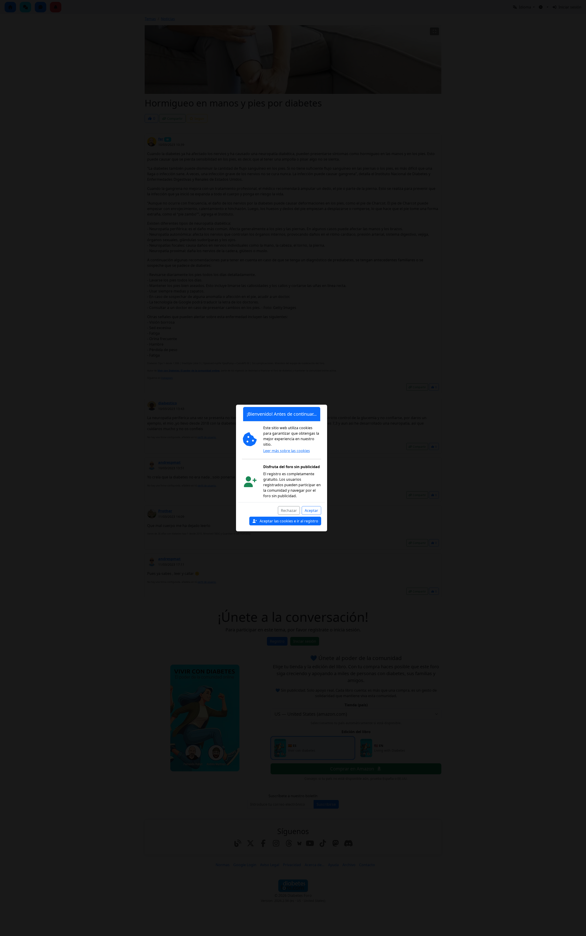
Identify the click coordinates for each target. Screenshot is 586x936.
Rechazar (289, 510)
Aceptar (311, 510)
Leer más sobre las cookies (286, 450)
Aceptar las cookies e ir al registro (288, 521)
